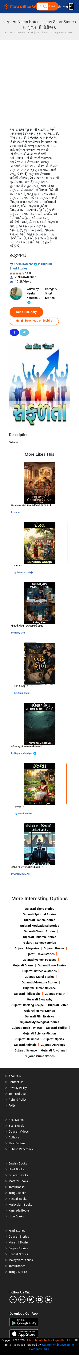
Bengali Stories (18, 1254)
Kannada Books (19, 1210)
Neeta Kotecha (23, 264)
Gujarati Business (27, 1039)
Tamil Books (16, 1187)
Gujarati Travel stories (39, 954)
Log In (67, 6)
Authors (14, 1137)
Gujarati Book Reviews (27, 1027)
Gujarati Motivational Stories (39, 925)
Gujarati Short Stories (39, 908)
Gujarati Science (26, 1050)
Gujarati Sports (53, 1039)
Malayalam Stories (21, 1260)
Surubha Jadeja (25, 572)
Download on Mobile (38, 320)
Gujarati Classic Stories (39, 931)
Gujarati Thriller (56, 1027)
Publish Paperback (21, 1149)
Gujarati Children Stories (39, 937)
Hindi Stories (17, 1230)
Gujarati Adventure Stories (40, 982)
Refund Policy (18, 1099)
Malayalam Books (20, 1204)
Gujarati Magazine (27, 948)
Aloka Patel (23, 693)
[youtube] (39, 1299)
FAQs (12, 1105)
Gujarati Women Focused (39, 959)
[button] (45, 6)
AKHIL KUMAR (21, 874)
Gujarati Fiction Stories (39, 920)
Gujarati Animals (25, 1044)
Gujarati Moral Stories (39, 976)
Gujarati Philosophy (27, 993)
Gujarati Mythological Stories (39, 1022)
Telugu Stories (18, 1272)
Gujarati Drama (23, 965)
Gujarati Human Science (39, 988)
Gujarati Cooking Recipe (27, 1005)
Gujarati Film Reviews (39, 1016)
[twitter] (30, 1299)
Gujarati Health (55, 993)
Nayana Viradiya (23, 753)
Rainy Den (19, 632)
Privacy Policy (18, 1088)
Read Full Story (26, 312)
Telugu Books (17, 1193)
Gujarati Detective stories (39, 971)
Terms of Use (17, 1093)
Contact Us (16, 1082)
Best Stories (16, 1119)
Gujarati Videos (19, 1131)
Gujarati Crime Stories (40, 1056)
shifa (17, 512)
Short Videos (17, 1143)
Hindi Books (16, 1169)
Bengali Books (18, 1198)
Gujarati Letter (58, 1005)
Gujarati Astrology (53, 1044)
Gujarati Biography (39, 999)
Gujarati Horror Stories (39, 1010)
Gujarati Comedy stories (39, 942)
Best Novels (16, 1125)
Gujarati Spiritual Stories (39, 914)
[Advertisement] (39, 81)
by (12, 512)
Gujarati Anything (53, 1050)
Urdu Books (16, 1216)
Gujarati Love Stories (52, 965)
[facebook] (13, 1299)
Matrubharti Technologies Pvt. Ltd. (50, 1340)
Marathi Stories (19, 1242)
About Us (15, 1076)
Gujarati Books (18, 1175)
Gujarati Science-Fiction (39, 1033)
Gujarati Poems (54, 948)
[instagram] (21, 1299)
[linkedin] (48, 1299)
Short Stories (50, 296)
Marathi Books (18, 1181)
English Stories (18, 1248)
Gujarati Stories (19, 1236)
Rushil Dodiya (25, 813)
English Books (18, 1163)
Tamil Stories (17, 1266)
